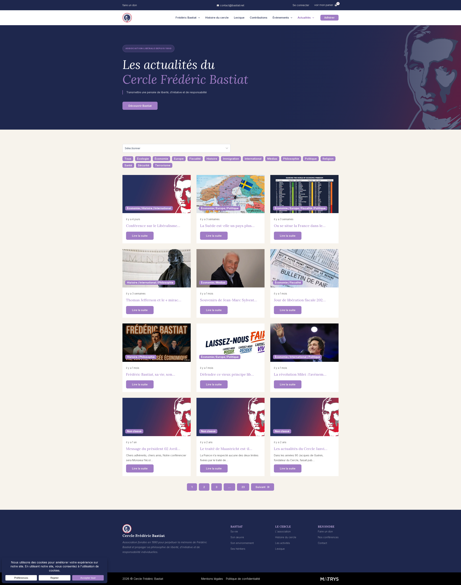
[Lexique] (280, 548)
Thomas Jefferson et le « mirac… (153, 300)
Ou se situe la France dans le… (299, 225)
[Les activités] (282, 543)
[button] (129, 5)
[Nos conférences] (328, 537)
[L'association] (283, 531)
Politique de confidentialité (243, 578)
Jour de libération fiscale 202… (300, 300)
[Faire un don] (325, 531)
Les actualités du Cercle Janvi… (300, 448)
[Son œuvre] (237, 537)
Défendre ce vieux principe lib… (227, 374)
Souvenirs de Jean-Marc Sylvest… (228, 300)
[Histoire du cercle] (285, 537)
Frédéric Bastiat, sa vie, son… (150, 374)
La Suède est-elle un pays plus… (227, 225)
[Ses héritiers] (237, 548)
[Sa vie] (234, 531)
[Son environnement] (242, 543)
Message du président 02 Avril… (153, 448)
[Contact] (322, 543)
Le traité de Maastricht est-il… (226, 448)
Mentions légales (212, 578)
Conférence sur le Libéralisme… (153, 225)
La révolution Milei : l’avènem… (300, 374)
